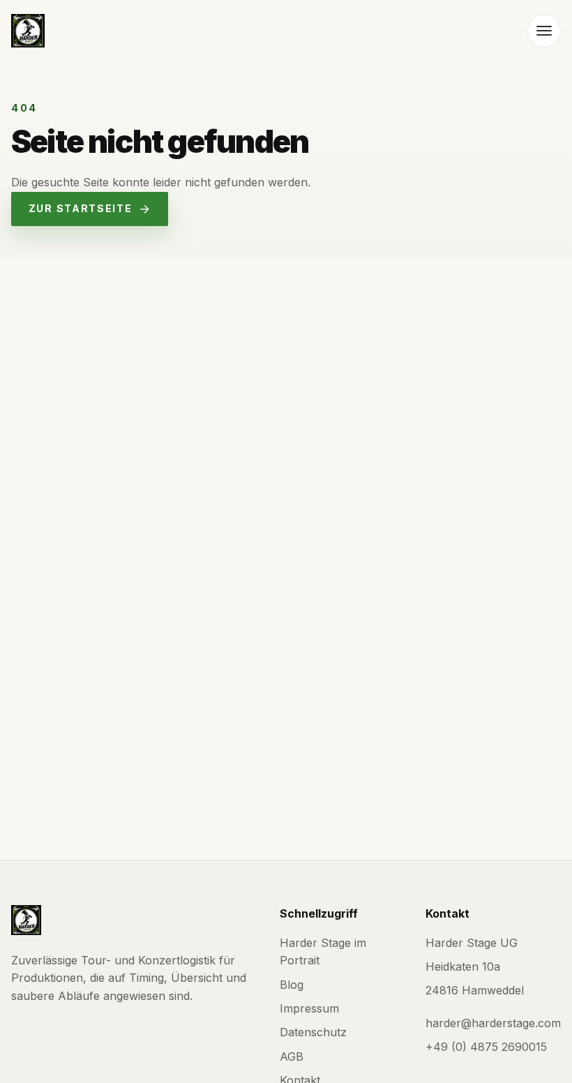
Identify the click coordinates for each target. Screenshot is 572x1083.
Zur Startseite (81, 208)
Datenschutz (313, 1032)
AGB (291, 1056)
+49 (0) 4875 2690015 (486, 1047)
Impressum (309, 1008)
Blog (291, 985)
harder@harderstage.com (493, 1023)
